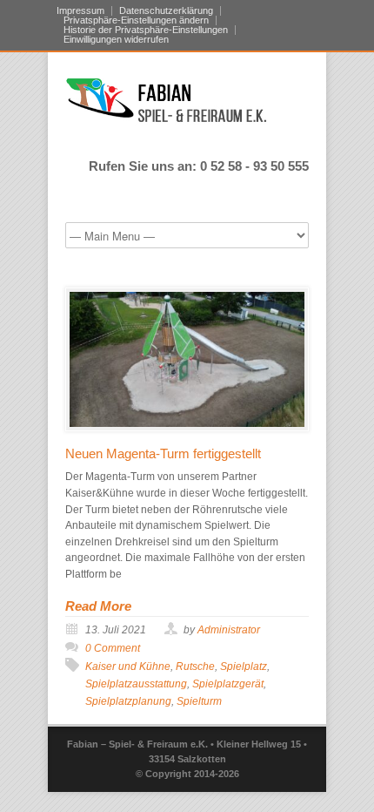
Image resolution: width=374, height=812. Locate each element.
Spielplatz (243, 666)
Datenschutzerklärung (166, 11)
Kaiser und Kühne (127, 666)
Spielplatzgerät (228, 684)
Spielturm (199, 701)
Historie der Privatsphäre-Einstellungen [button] (145, 30)
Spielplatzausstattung (136, 684)
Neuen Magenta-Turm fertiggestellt (163, 453)
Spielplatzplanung (128, 701)
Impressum (80, 11)
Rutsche (195, 666)
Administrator (228, 630)
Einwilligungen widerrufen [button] (116, 39)
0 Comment (112, 648)
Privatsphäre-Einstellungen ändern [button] (136, 20)
